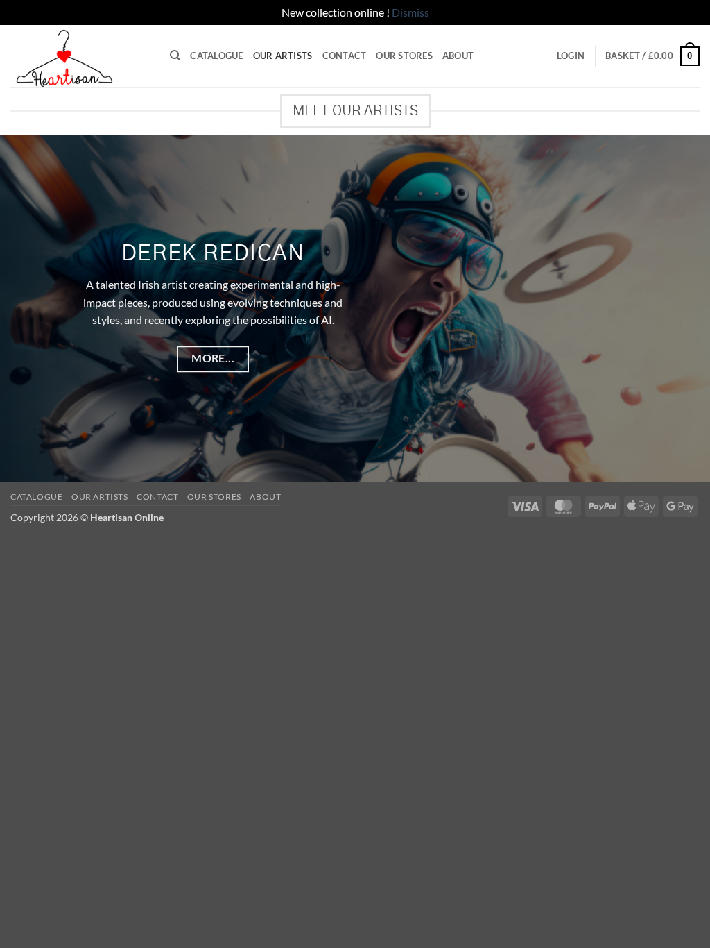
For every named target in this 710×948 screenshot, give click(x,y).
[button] (571, 55)
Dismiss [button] (410, 12)
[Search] (175, 55)
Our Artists (283, 55)
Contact (344, 55)
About (458, 55)
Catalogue (216, 55)
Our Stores (404, 55)
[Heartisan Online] (79, 56)
